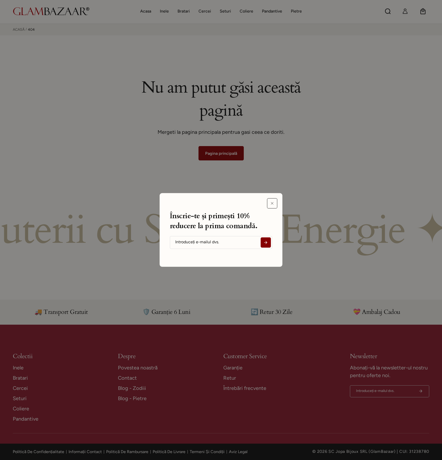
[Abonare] (266, 242)
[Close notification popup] (272, 203)
